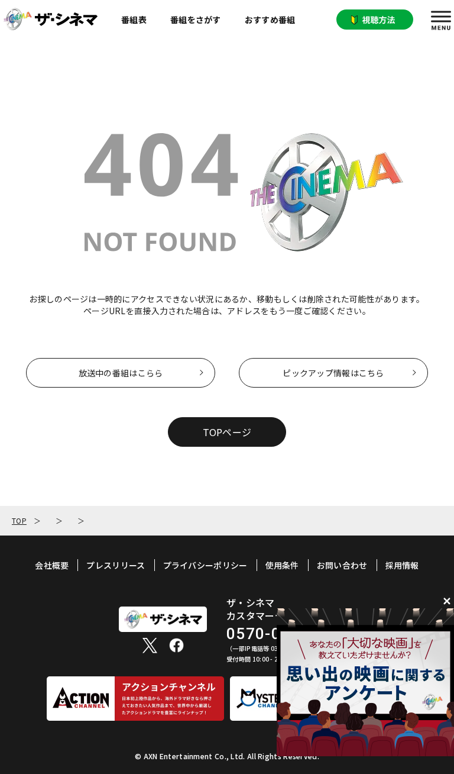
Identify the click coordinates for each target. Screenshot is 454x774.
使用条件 (282, 565)
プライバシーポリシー (205, 565)
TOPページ (227, 432)
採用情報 (402, 565)
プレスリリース (115, 565)
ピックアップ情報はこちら (333, 373)
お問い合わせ (342, 565)
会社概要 (52, 565)
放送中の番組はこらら (121, 373)
